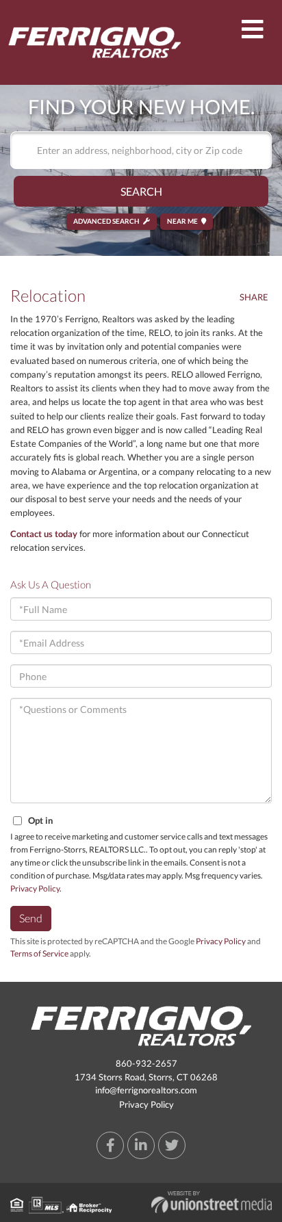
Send (30, 917)
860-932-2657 (146, 1063)
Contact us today (43, 533)
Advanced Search (106, 221)
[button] (141, 191)
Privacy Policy (35, 888)
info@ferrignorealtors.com (146, 1089)
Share (254, 296)
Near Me (182, 221)
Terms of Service (39, 953)
